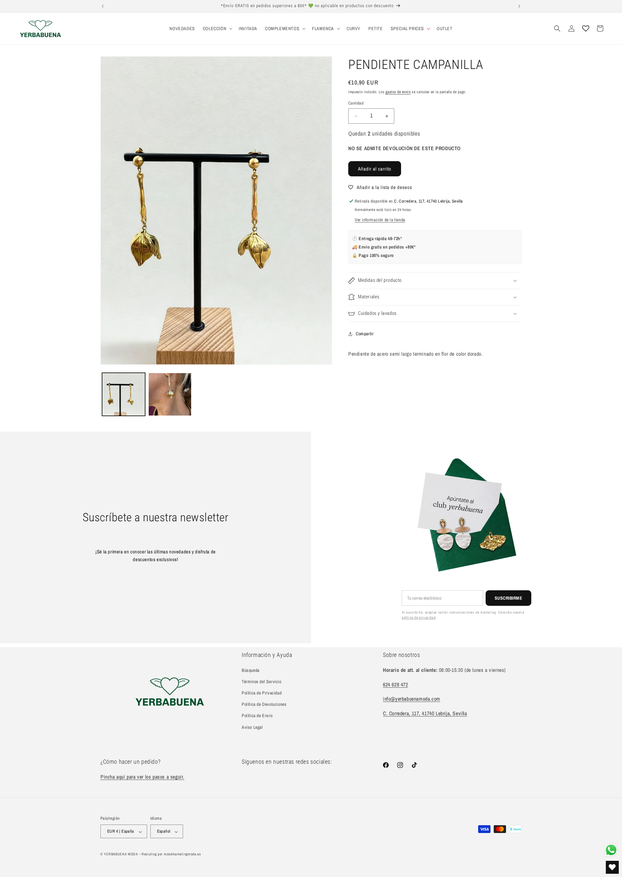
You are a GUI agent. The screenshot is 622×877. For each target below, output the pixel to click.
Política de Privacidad (262, 693)
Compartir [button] (365, 334)
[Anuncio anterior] (103, 6)
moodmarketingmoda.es (182, 854)
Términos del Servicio (262, 681)
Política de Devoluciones (264, 704)
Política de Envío (257, 715)
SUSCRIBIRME (509, 598)
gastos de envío (398, 91)
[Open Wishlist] (586, 28)
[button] (217, 28)
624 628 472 (395, 684)
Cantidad (355, 103)
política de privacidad (418, 617)
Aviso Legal (252, 727)
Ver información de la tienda (380, 220)
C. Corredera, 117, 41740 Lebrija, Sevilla (425, 713)
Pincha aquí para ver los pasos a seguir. (142, 776)
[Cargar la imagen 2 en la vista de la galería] (169, 394)
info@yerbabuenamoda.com (411, 698)
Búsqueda (250, 670)
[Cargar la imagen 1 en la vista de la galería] (123, 394)
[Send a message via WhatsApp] (611, 850)
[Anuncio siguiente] (519, 6)
